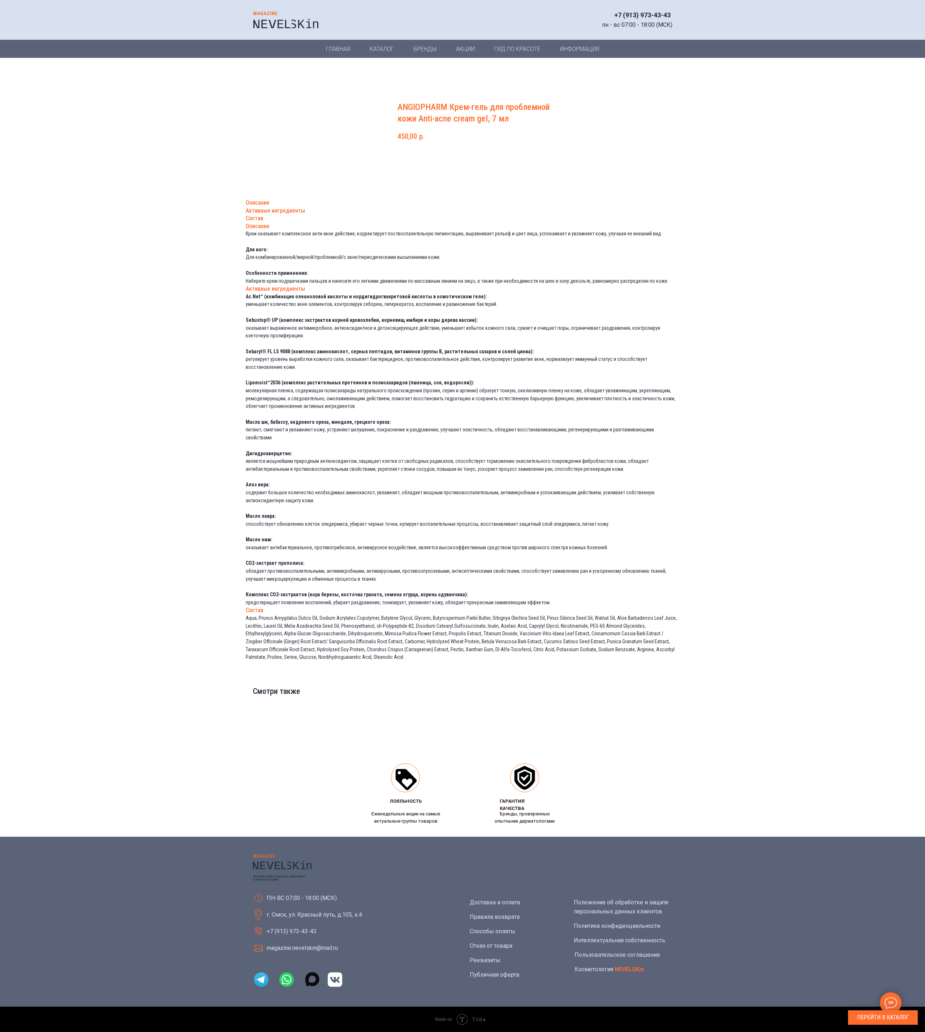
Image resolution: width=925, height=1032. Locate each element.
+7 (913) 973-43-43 (642, 15)
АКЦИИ (465, 49)
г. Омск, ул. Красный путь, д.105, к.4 (314, 914)
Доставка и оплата (495, 902)
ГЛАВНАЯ (338, 49)
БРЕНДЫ (424, 49)
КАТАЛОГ (382, 49)
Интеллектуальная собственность (619, 940)
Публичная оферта (494, 974)
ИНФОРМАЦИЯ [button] (579, 49)
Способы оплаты (492, 931)
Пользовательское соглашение (617, 954)
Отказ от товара (491, 945)
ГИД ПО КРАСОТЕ (517, 49)
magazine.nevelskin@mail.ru (302, 947)
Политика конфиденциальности (617, 925)
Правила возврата (495, 916)
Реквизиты (485, 960)
